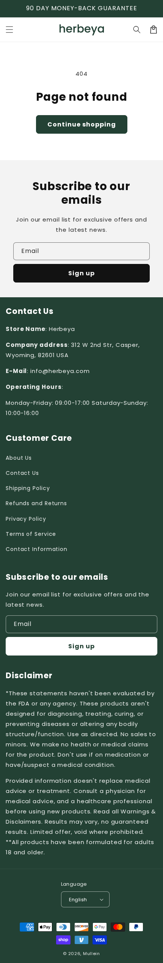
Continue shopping (81, 124)
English (78, 899)
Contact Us (22, 473)
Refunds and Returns (36, 503)
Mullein (91, 954)
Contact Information (36, 549)
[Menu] (9, 29)
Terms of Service (31, 534)
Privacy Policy (26, 519)
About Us (19, 458)
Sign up (81, 273)
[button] (137, 29)
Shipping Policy (28, 488)
